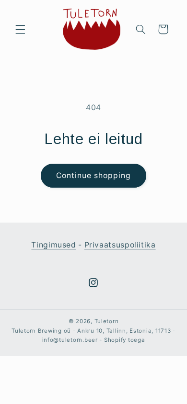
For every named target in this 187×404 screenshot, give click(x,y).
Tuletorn (106, 321)
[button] (20, 29)
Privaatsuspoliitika (120, 244)
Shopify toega (124, 340)
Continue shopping (93, 175)
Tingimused (53, 244)
